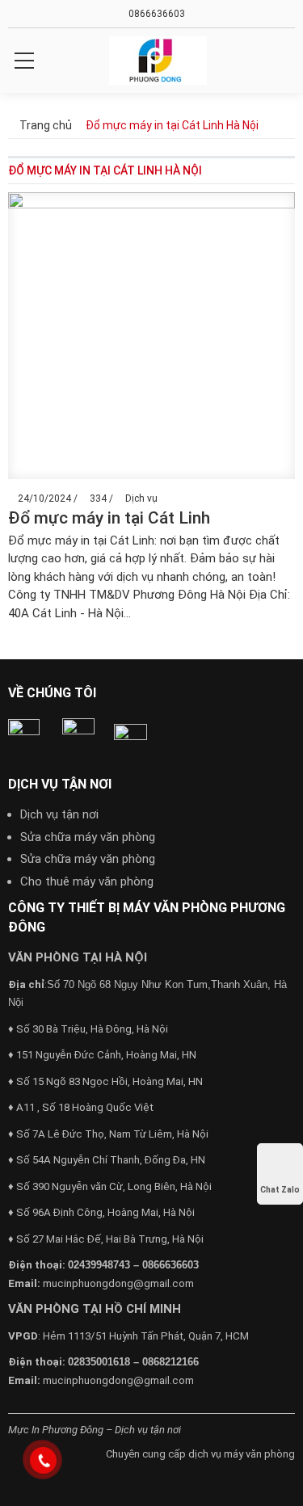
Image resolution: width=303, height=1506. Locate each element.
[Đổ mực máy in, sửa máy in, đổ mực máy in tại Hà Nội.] (158, 60)
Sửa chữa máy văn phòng (87, 837)
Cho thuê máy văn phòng (87, 881)
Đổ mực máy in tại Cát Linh (109, 518)
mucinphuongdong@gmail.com (118, 1283)
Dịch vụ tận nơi (59, 814)
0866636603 (155, 13)
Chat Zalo (280, 1189)
